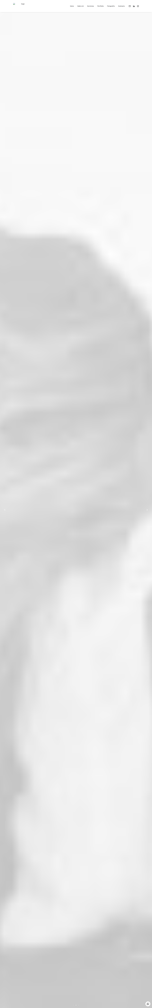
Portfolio (100, 6)
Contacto (121, 6)
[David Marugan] (22, 6)
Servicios (90, 6)
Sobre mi (80, 6)
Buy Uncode (76, 518)
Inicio (72, 6)
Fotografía (111, 6)
